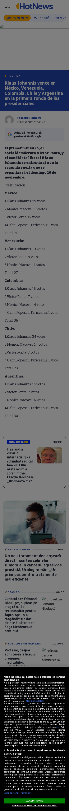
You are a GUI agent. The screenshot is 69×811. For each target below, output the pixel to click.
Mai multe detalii (35, 701)
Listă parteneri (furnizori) (17, 792)
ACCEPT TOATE (34, 801)
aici (58, 727)
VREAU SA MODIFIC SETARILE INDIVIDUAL (34, 805)
